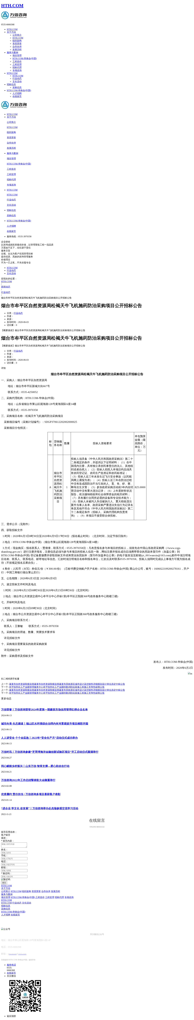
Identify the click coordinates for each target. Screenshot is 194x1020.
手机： (4, 855)
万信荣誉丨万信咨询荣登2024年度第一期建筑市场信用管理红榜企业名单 (44, 709)
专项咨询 (17, 70)
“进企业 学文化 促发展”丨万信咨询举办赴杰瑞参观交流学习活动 (39, 808)
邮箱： (4, 867)
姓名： (4, 849)
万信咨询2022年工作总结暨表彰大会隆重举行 (28, 780)
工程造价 (17, 61)
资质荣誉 (17, 43)
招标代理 (17, 67)
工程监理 (17, 64)
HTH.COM (12, 5)
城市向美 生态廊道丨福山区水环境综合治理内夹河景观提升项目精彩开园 (44, 723)
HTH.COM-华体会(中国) (24, 58)
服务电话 (11, 965)
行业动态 (17, 78)
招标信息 (11, 84)
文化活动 (17, 81)
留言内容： (7, 841)
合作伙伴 (17, 46)
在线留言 (17, 96)
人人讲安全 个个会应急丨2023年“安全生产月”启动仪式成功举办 (39, 737)
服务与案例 (12, 52)
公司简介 (17, 35)
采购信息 (17, 87)
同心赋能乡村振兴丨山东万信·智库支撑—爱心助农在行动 (35, 766)
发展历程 (17, 49)
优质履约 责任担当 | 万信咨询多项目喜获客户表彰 (31, 794)
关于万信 (11, 32)
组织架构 (17, 40)
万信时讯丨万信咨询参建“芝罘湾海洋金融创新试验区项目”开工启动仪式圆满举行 (49, 751)
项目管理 (17, 55)
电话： (4, 861)
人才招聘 (17, 93)
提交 (4, 883)
